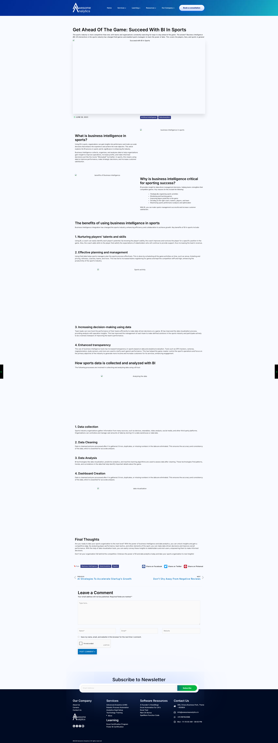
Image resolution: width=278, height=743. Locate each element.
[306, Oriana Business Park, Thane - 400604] (175, 706)
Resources (150, 8)
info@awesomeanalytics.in (188, 712)
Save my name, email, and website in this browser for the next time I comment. (111, 637)
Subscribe (187, 688)
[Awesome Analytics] (82, 8)
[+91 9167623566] (175, 717)
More (110, 716)
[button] (152, 566)
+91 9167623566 (183, 717)
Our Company (167, 8)
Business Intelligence (89, 566)
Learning (135, 8)
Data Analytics (164, 117)
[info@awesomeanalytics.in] (175, 712)
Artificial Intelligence (148, 117)
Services (120, 8)
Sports (115, 566)
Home (109, 8)
